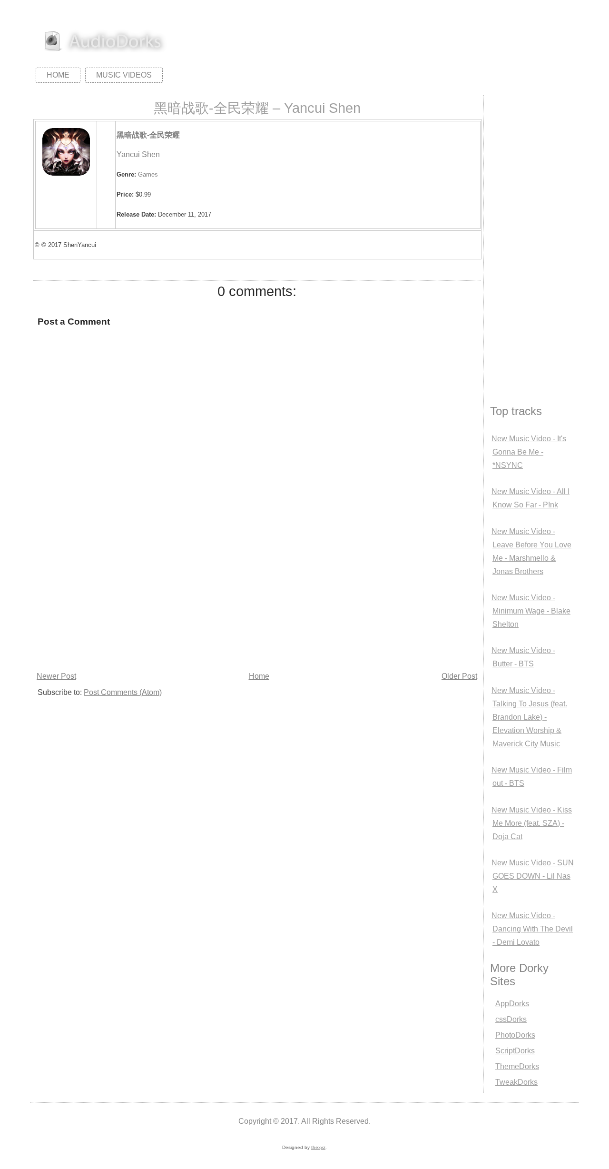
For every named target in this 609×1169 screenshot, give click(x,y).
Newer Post (56, 676)
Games (148, 174)
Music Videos (124, 75)
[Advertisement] (256, 597)
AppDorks (512, 1004)
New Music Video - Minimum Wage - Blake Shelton (530, 611)
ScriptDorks (515, 1051)
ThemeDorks (517, 1066)
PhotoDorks (515, 1035)
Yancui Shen (138, 154)
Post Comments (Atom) (123, 692)
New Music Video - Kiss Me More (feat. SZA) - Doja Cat (531, 823)
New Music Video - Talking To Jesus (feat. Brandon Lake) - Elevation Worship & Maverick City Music (529, 717)
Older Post (459, 676)
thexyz (318, 1147)
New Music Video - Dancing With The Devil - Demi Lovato (532, 928)
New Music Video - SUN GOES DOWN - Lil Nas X (532, 876)
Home (58, 75)
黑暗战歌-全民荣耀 (148, 135)
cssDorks (511, 1019)
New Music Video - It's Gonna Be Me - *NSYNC (528, 452)
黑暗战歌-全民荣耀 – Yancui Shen (257, 108)
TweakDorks (516, 1082)
